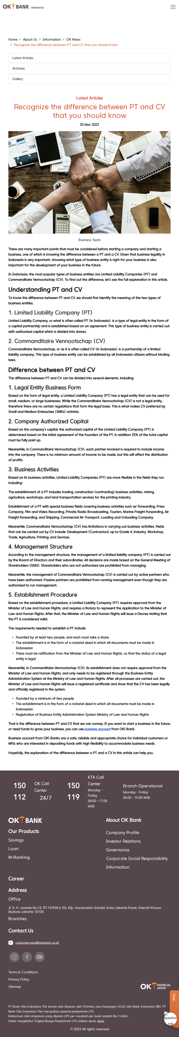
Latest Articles (22, 58)
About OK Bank (123, 820)
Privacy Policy (18, 979)
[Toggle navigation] (173, 7)
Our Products (23, 831)
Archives (18, 68)
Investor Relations (123, 841)
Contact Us (20, 931)
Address (17, 890)
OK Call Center (41, 787)
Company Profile (122, 832)
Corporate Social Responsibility (137, 858)
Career (16, 879)
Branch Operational (142, 786)
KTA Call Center (96, 781)
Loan (13, 849)
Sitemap (14, 987)
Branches (17, 919)
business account (97, 729)
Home (12, 40)
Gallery (17, 79)
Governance (117, 850)
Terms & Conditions (23, 972)
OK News (73, 40)
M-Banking (19, 857)
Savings (16, 840)
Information (117, 867)
